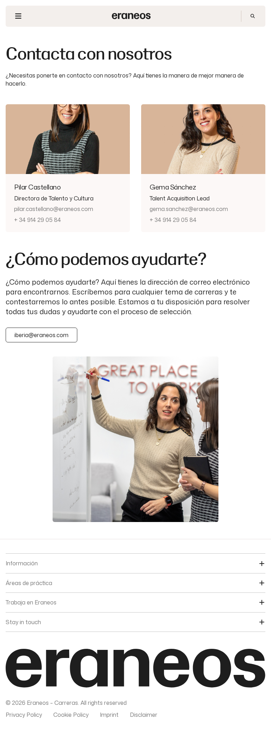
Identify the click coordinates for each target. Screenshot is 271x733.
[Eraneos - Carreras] (131, 16)
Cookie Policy (71, 715)
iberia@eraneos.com (41, 335)
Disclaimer (143, 715)
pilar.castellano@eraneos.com (53, 209)
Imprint (109, 715)
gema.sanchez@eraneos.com (189, 209)
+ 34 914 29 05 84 (37, 220)
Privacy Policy (24, 715)
